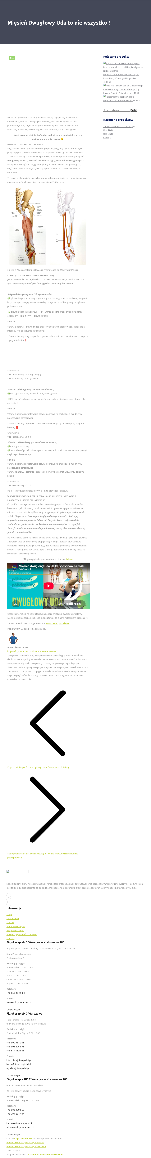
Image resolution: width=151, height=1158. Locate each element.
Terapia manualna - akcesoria (117, 126)
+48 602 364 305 (15, 1042)
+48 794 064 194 (15, 1113)
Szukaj (134, 110)
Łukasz (69, 559)
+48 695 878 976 (15, 1046)
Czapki (106, 137)
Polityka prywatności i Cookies (21, 934)
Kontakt (10, 938)
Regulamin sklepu (15, 930)
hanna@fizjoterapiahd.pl (18, 1064)
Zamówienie (12, 918)
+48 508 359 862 (15, 1109)
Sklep (9, 914)
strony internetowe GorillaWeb (45, 1154)
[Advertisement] (68, 355)
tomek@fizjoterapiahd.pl (18, 1002)
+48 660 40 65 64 (15, 992)
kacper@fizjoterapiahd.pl (19, 1123)
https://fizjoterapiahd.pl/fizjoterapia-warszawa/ (31, 651)
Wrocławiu (64, 623)
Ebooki (106, 130)
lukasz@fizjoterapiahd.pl (18, 1060)
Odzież (106, 133)
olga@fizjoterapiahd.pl (17, 1068)
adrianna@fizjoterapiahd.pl (19, 1127)
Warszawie (52, 623)
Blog (12, 58)
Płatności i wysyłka (15, 926)
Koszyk (10, 922)
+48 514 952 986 (15, 1050)
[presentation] (47, 373)
